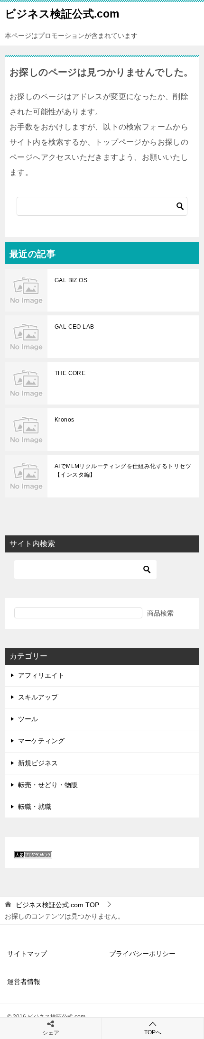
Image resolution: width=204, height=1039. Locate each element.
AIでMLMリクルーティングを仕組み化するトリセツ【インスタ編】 (123, 470)
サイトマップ (27, 953)
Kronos (64, 419)
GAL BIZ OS (71, 280)
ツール (28, 719)
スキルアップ (38, 697)
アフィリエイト (41, 675)
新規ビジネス (38, 763)
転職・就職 (34, 806)
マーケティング (41, 741)
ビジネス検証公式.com (62, 14)
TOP (57, 905)
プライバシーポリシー (142, 953)
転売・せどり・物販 (48, 785)
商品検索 (160, 613)
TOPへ (152, 1032)
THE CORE (70, 373)
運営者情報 (23, 981)
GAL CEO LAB (74, 326)
